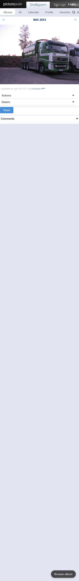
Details (6, 102)
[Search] (73, 12)
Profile (49, 12)
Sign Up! (59, 4)
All (20, 12)
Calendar (33, 12)
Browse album (63, 574)
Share (6, 110)
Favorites (65, 12)
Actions (6, 95)
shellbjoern (36, 88)
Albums (7, 12)
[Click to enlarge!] (39, 54)
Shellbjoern (38, 4)
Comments (7, 118)
